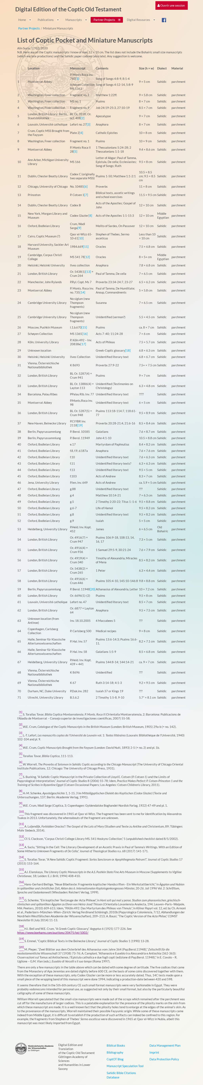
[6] (86, 186)
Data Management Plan (164, 1045)
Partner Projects (29, 28)
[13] (88, 271)
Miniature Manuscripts (58, 28)
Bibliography (115, 1052)
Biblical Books (116, 1045)
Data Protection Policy (164, 1059)
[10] (81, 238)
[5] (75, 151)
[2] (82, 118)
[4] (81, 133)
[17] (83, 344)
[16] (85, 333)
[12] (87, 257)
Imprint (154, 1052)
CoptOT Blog (115, 1059)
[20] (92, 589)
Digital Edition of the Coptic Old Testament (68, 9)
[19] (80, 425)
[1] (77, 78)
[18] (128, 350)
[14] (82, 292)
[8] (90, 215)
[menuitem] (171, 5)
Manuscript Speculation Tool (125, 1066)
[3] (88, 124)
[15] (84, 327)
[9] (79, 228)
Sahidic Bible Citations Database (121, 1075)
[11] (86, 246)
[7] (86, 195)
